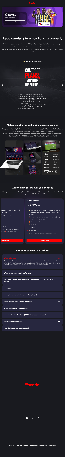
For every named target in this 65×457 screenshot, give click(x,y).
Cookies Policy (43, 445)
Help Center (52, 445)
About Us (11, 445)
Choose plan (44, 241)
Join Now (15, 22)
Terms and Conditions (22, 445)
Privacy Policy (33, 445)
